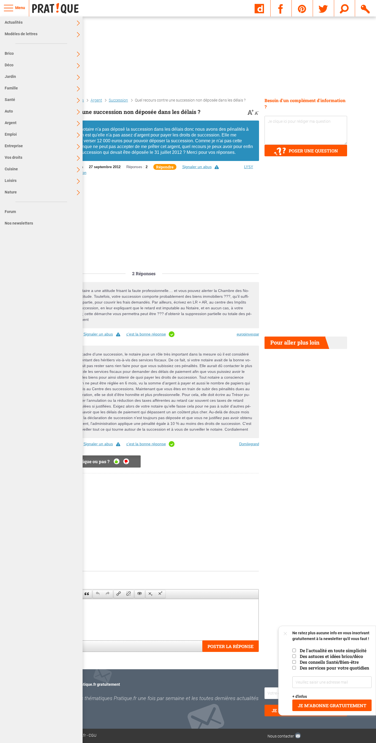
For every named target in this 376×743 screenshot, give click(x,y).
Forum (10, 211)
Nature (11, 192)
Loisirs (11, 180)
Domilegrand (249, 444)
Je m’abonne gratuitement (332, 705)
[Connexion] (366, 8)
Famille (11, 88)
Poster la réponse (231, 646)
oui (116, 461)
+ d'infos (300, 696)
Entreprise (14, 146)
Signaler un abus (197, 167)
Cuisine (11, 169)
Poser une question (313, 151)
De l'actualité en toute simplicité (333, 650)
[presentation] (87, 594)
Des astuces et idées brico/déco (331, 656)
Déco (9, 65)
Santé (10, 99)
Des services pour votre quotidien (334, 668)
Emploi (11, 134)
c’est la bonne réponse (146, 334)
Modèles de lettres (21, 34)
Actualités (14, 22)
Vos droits (13, 157)
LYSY (248, 167)
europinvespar (248, 334)
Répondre (164, 167)
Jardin (10, 76)
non (126, 461)
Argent (11, 123)
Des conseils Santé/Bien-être (329, 662)
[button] (86, 594)
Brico (9, 53)
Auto (9, 111)
